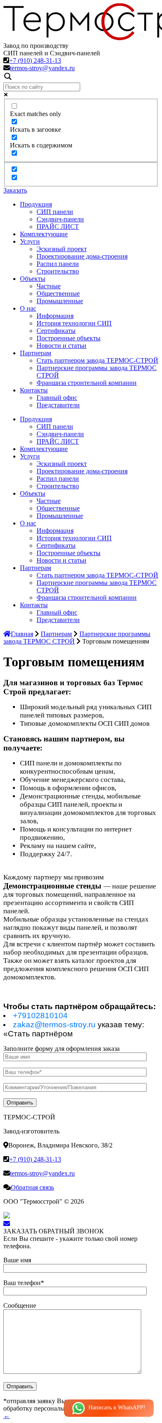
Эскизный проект (62, 248)
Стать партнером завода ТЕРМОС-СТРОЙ (97, 360)
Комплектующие (44, 234)
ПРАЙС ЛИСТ (58, 226)
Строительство (58, 271)
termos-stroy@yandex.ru (42, 67)
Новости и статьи (61, 345)
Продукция (36, 204)
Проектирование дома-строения (82, 256)
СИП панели (55, 211)
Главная (22, 633)
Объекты (32, 278)
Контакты (34, 390)
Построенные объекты (69, 338)
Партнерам (35, 352)
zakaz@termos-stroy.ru (54, 1024)
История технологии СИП (74, 323)
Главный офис (57, 397)
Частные (49, 286)
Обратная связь (32, 1187)
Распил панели (58, 263)
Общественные (58, 293)
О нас (28, 308)
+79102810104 (40, 1015)
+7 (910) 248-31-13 (35, 60)
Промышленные (60, 300)
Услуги (30, 241)
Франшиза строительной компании (87, 382)
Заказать (15, 190)
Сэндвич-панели (60, 219)
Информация (55, 315)
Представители (58, 405)
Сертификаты (56, 330)
